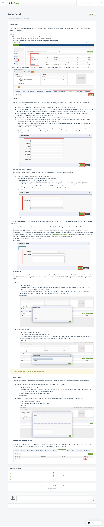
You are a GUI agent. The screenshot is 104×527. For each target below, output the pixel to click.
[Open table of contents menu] (3, 3)
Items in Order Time (18, 476)
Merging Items (16, 479)
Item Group (58, 473)
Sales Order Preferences (59, 235)
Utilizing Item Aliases (61, 476)
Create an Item (16, 473)
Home (9, 9)
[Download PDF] (95, 14)
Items (24, 9)
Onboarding (17, 9)
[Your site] (13, 3)
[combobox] (89, 3)
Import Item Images (28, 371)
